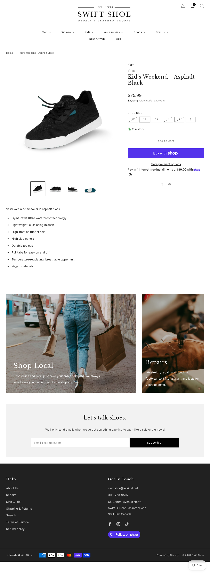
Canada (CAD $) (18, 555)
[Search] (202, 6)
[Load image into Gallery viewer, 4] (90, 188)
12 (144, 119)
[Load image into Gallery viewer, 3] (72, 188)
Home (9, 52)
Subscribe (154, 442)
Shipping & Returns (19, 508)
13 (156, 119)
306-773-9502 (118, 495)
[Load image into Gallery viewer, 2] (55, 188)
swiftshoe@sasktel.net (123, 488)
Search (11, 515)
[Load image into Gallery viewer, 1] (37, 188)
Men (45, 32)
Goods (138, 32)
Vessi (131, 71)
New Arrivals (97, 38)
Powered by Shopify (167, 555)
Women (66, 32)
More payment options (166, 164)
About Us (12, 488)
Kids (87, 32)
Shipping (133, 100)
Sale (118, 38)
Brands (160, 32)
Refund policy (15, 529)
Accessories (112, 32)
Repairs (11, 495)
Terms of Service (17, 522)
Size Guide (13, 501)
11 (133, 119)
